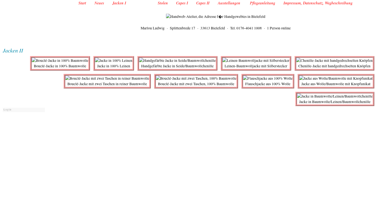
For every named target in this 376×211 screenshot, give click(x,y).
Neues (99, 3)
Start (82, 3)
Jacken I (119, 3)
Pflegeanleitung (262, 3)
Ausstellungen (230, 3)
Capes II (202, 3)
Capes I (182, 3)
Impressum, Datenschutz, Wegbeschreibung (318, 3)
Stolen (163, 3)
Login (8, 109)
